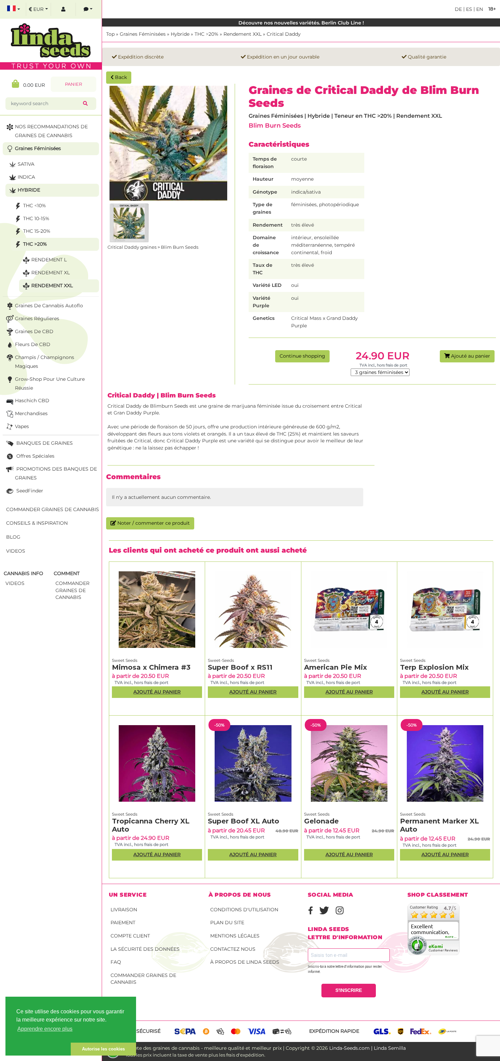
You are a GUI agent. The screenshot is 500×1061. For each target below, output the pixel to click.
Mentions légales (235, 936)
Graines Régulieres (37, 318)
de (458, 9)
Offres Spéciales (34, 456)
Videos (15, 551)
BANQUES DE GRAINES (44, 443)
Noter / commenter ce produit (153, 523)
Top (110, 34)
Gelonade (321, 821)
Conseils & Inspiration (37, 523)
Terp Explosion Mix (434, 667)
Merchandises (31, 413)
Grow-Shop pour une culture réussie (50, 383)
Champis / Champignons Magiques (44, 361)
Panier (73, 84)
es (468, 9)
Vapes (22, 426)
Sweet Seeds (124, 660)
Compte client (130, 936)
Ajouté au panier (470, 356)
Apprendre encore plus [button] (44, 1029)
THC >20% (206, 34)
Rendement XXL (242, 34)
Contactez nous (232, 949)
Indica (26, 177)
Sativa (26, 164)
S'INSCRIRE (348, 990)
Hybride (180, 34)
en (479, 9)
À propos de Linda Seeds (244, 962)
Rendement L (49, 260)
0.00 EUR (32, 85)
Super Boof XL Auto (243, 821)
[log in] (63, 9)
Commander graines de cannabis (143, 978)
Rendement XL (50, 273)
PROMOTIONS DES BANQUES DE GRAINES (56, 473)
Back (120, 77)
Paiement (123, 922)
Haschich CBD (32, 400)
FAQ (116, 962)
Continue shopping (302, 356)
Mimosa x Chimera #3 (151, 667)
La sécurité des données (145, 949)
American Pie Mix (335, 667)
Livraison (124, 910)
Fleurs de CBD (32, 344)
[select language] (13, 9)
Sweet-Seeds (221, 660)
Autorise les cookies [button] (103, 1048)
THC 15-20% (36, 231)
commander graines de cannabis (72, 590)
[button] (38, 1049)
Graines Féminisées (143, 34)
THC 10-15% (36, 218)
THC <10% (34, 205)
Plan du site (227, 922)
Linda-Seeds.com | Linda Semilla (367, 1048)
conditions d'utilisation (244, 910)
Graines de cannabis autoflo (49, 306)
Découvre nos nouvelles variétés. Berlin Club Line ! (301, 23)
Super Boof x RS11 (240, 667)
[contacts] (88, 9)
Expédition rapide (334, 1031)
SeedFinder (29, 491)
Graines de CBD (34, 331)
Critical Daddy (284, 34)
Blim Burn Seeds (275, 125)
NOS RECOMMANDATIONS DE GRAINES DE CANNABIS (51, 131)
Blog (13, 537)
